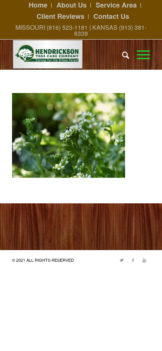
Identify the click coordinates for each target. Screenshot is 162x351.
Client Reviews (60, 16)
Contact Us (111, 16)
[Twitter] (121, 260)
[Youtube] (144, 260)
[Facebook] (133, 260)
